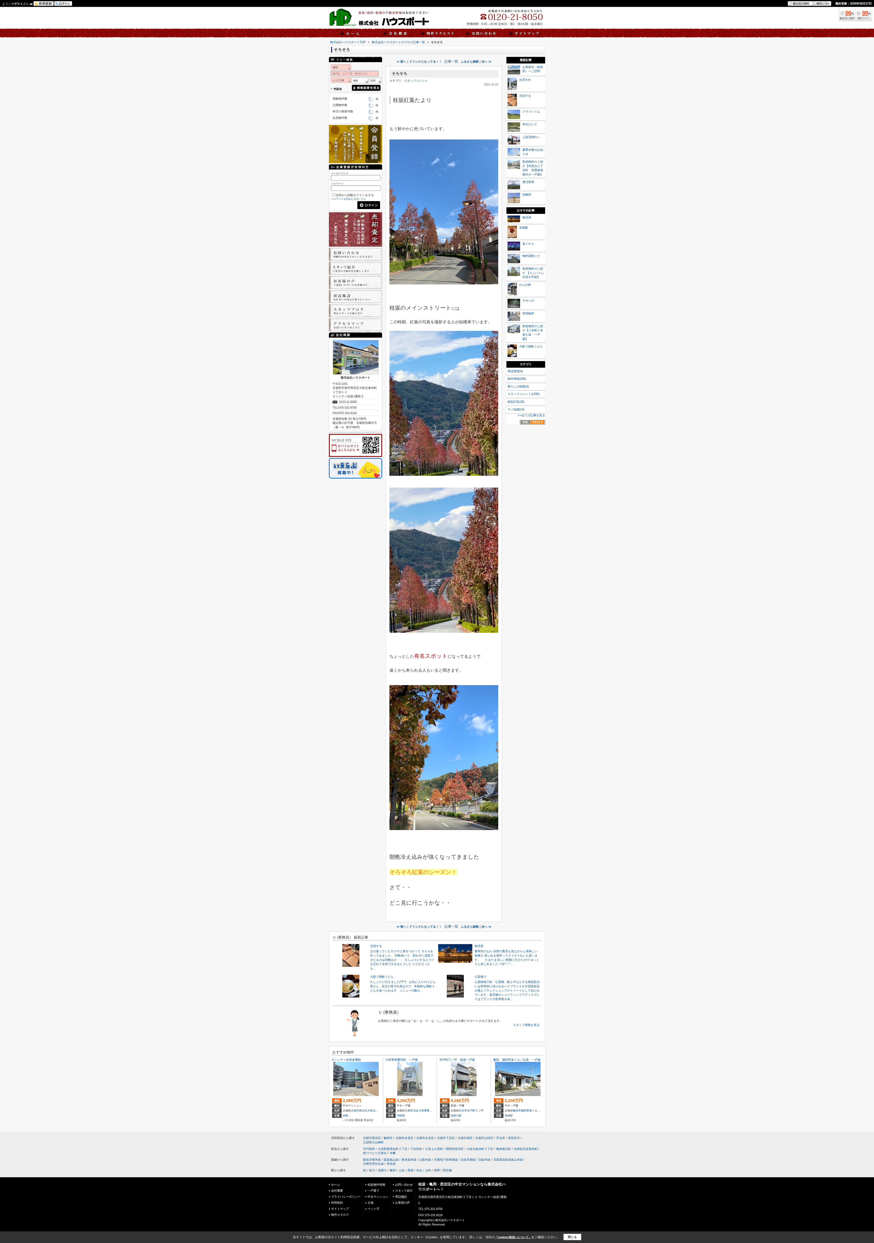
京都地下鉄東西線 (446, 1159)
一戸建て (373, 1190)
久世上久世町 (434, 1149)
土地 (370, 1202)
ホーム (335, 1184)
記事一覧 (451, 61)
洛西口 (382, 1170)
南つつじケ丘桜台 (375, 1153)
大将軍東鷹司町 (428, 1110)
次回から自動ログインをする (354, 195)
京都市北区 (412, 1110)
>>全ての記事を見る (531, 415)
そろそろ (399, 73)
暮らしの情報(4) (518, 386)
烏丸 (419, 1170)
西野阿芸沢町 (455, 1149)
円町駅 (401, 1115)
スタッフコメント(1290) (523, 394)
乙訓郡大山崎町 (373, 1142)
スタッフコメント (416, 80)
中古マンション (378, 1196)
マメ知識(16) (516, 409)
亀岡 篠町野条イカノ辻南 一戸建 (517, 1059)
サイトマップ (340, 1208)
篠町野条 (526, 1110)
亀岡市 (517, 1110)
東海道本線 (408, 1159)
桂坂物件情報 (376, 1184)
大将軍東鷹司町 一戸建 (401, 1059)
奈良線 (391, 1163)
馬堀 (410, 1170)
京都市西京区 (359, 1110)
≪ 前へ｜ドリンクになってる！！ (419, 61)
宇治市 (500, 1138)
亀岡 (393, 1170)
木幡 (393, 1153)
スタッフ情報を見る (526, 1025)
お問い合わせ (404, 1184)
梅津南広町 (503, 1149)
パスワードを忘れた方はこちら (348, 198)
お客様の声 (402, 1202)
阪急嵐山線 (391, 1159)
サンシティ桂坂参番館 (346, 1059)
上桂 (401, 1170)
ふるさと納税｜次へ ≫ (476, 61)
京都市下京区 (446, 1138)
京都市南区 (465, 1138)
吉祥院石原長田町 (526, 1149)
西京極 (447, 1170)
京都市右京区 (425, 1138)
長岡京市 (514, 1138)
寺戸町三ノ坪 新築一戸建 (457, 1059)
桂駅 (345, 1115)
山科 (428, 1170)
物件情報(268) (517, 378)
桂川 (372, 1170)
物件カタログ (340, 1214)
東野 (437, 1170)
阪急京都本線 (372, 1159)
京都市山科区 (484, 1138)
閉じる (572, 1237)
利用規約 (337, 1202)
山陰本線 (425, 1159)
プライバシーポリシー (346, 1196)
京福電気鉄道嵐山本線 (508, 1159)
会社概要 (337, 1190)
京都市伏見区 (404, 1138)
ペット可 (373, 1208)
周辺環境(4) (515, 371)
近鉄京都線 (468, 1159)
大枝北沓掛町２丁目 (379, 1110)
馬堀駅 (509, 1115)
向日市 (463, 1110)
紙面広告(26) (516, 401)
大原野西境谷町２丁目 (392, 1149)
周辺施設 (401, 1196)
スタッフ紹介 (404, 1190)
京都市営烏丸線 (373, 1163)
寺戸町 (471, 1110)
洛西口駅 (456, 1115)
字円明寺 (369, 1149)
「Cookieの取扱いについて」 (513, 1237)
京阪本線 (484, 1159)
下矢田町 (416, 1149)
